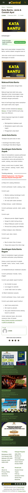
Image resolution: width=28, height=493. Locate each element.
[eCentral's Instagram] (18, 484)
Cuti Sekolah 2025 (7, 456)
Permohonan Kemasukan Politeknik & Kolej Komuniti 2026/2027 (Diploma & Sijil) (10, 371)
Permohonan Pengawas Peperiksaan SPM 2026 (9, 442)
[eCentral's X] (20, 484)
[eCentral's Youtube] (24, 484)
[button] (6, 36)
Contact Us (5, 475)
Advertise (4, 474)
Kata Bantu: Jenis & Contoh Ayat (11, 11)
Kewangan (18, 458)
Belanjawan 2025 (7, 454)
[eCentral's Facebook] (15, 484)
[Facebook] (9, 340)
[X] (12, 340)
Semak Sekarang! (20, 42)
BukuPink (17, 479)
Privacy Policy (6, 472)
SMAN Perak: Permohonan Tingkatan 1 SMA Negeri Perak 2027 (10, 418)
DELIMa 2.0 (18, 456)
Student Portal (19, 470)
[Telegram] (15, 340)
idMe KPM (18, 454)
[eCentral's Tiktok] (22, 484)
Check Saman (19, 461)
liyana (4, 15)
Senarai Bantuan (19, 460)
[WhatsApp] (18, 340)
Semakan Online (19, 475)
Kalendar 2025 (6, 460)
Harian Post (18, 477)
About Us (4, 470)
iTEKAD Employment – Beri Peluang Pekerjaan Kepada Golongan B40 (12, 176)
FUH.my (17, 474)
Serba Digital (21, 487)
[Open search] (25, 2)
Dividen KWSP (19, 463)
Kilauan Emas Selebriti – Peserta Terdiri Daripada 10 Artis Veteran (10, 394)
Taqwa (17, 472)
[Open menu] (3, 2)
